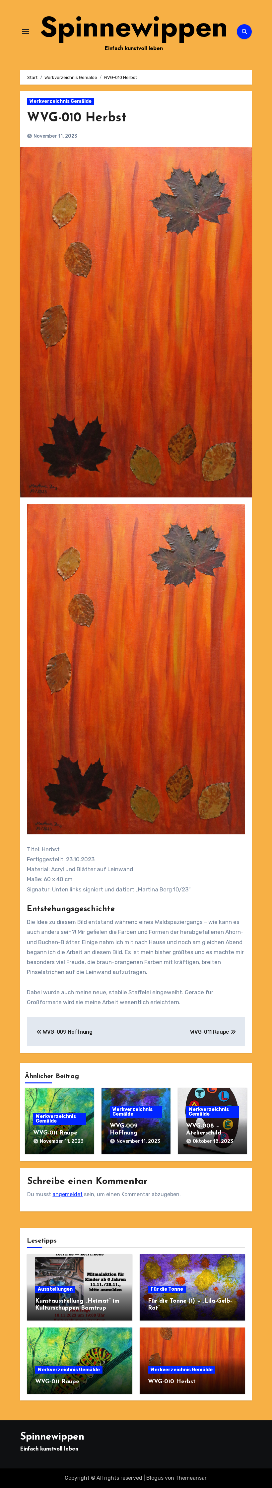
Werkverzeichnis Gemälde (61, 101)
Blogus (155, 1478)
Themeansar (190, 1478)
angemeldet (67, 1194)
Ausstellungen (55, 1289)
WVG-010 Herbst (76, 118)
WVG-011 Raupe (55, 1133)
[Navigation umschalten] (25, 31)
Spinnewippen (134, 26)
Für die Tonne (167, 1289)
